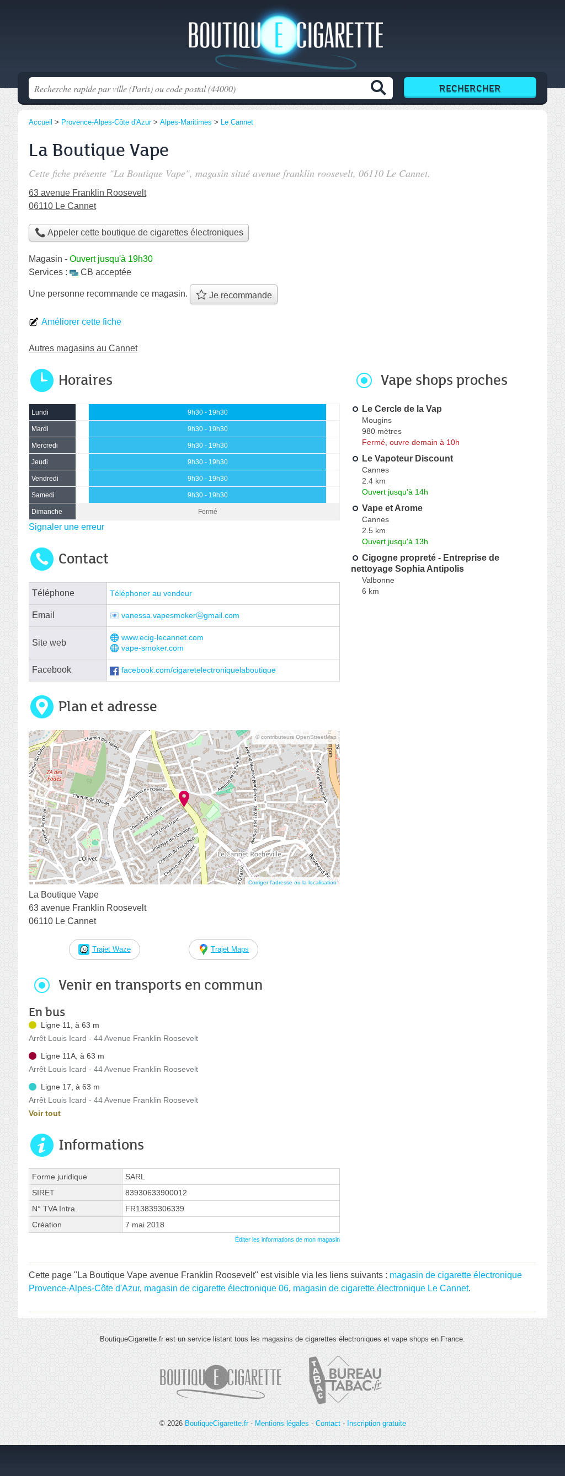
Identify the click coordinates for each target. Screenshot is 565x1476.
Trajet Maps (230, 949)
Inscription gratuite (376, 1423)
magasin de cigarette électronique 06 (216, 1288)
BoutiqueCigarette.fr (282, 39)
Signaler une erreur (66, 527)
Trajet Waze (111, 949)
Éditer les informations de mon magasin (287, 1239)
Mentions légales (282, 1423)
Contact (328, 1423)
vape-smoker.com (152, 648)
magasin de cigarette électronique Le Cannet (380, 1288)
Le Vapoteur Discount (407, 458)
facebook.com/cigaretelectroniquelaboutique (198, 670)
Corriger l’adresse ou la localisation (292, 882)
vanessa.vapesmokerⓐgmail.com (180, 615)
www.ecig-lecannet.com (162, 638)
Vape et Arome (392, 508)
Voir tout (45, 1113)
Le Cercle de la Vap (402, 409)
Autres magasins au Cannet (83, 348)
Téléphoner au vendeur (151, 593)
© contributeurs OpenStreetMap (296, 737)
